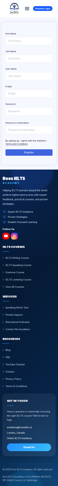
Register (29, 152)
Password (10, 104)
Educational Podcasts (17, 322)
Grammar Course (14, 272)
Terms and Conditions (16, 144)
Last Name (10, 51)
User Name (11, 69)
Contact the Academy (17, 329)
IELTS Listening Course (18, 279)
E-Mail (8, 86)
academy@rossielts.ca (19, 427)
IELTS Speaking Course (18, 265)
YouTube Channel (15, 364)
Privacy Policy (13, 378)
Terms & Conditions (16, 386)
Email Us (29, 447)
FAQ (7, 357)
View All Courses (14, 286)
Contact (9, 371)
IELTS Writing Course (17, 257)
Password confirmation (17, 123)
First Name (10, 33)
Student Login (42, 8)
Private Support (14, 314)
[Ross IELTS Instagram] (14, 236)
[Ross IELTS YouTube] (6, 236)
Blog (7, 349)
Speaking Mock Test (16, 307)
